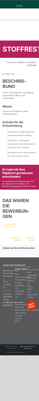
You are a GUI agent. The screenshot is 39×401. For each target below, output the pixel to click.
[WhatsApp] (18, 253)
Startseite (11, 62)
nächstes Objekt (30, 239)
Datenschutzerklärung (27, 346)
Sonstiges (30, 62)
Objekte (20, 62)
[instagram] (19, 2)
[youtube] (23, 2)
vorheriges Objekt (15, 239)
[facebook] (16, 2)
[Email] (33, 253)
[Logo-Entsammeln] (10, 10)
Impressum (27, 348)
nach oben (31, 305)
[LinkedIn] (14, 253)
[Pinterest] (23, 253)
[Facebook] (4, 253)
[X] (9, 253)
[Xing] (28, 253)
